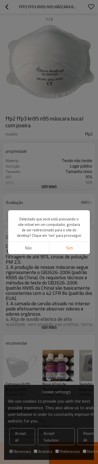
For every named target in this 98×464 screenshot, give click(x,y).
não (28, 248)
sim (69, 248)
